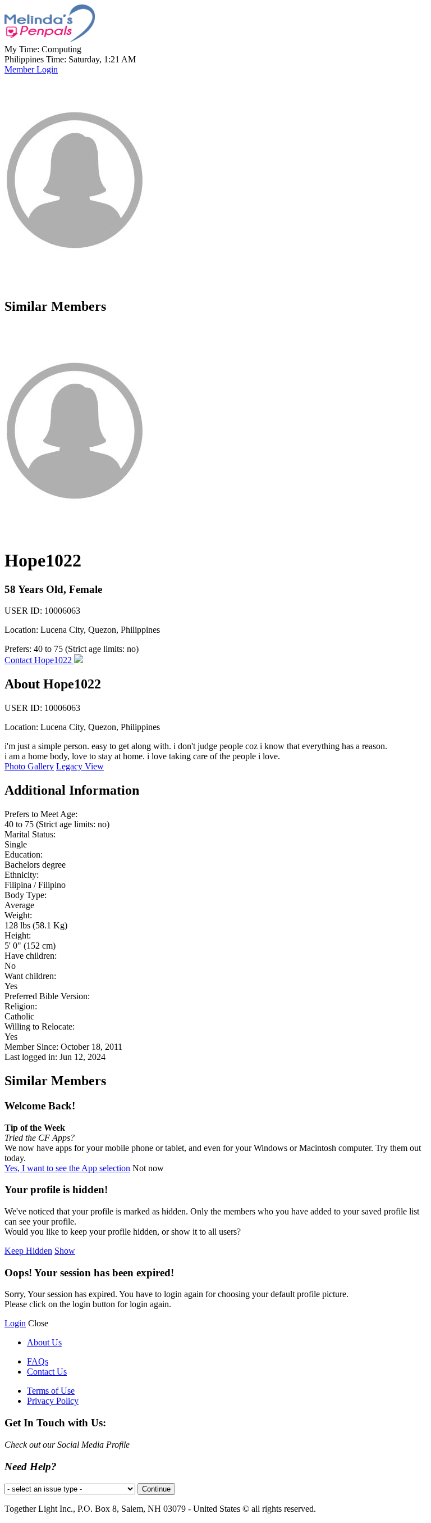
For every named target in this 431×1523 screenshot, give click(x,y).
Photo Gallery (29, 766)
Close (38, 1323)
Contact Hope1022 (39, 660)
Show (64, 1250)
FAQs (37, 1361)
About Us (44, 1342)
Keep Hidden (28, 1250)
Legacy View (80, 766)
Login (15, 1323)
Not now (148, 1168)
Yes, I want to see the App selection (67, 1168)
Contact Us (47, 1371)
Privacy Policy (53, 1401)
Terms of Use (51, 1390)
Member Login (31, 69)
